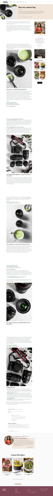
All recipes (39, 82)
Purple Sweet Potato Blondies (36, 69)
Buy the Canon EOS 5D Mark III (11, 102)
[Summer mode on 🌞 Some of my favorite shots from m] (20, 482)
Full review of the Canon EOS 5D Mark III (12, 104)
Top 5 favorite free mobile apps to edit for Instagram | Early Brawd (16, 426)
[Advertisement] (19, 37)
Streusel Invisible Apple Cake (43, 79)
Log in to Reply (10, 412)
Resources (20, 9)
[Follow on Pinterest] (48, 2)
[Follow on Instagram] (49, 2)
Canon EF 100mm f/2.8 (12, 276)
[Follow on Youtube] (46, 2)
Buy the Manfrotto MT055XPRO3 (11, 345)
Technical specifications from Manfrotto (12, 346)
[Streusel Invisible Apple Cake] (42, 75)
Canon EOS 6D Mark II (11, 128)
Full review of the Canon (10, 267)
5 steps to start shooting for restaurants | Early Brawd (14, 424)
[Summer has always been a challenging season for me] (32, 482)
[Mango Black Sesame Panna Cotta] (42, 65)
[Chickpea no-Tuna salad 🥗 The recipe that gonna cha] (12, 482)
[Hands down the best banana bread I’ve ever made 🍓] (24, 482)
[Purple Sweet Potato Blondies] (36, 65)
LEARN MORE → (40, 45)
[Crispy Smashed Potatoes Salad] (36, 75)
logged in (12, 431)
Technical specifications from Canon (12, 103)
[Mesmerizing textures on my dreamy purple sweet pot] (4, 482)
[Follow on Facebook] (45, 2)
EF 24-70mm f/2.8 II (17, 267)
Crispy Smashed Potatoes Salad (37, 79)
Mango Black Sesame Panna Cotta (42, 69)
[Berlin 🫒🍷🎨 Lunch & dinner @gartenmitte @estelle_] (16, 482)
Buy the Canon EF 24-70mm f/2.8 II (12, 265)
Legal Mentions (17, 492)
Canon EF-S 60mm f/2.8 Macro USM (14, 277)
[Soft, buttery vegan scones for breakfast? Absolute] (28, 482)
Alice (12, 415)
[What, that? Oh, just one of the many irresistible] (8, 482)
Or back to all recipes (21, 15)
